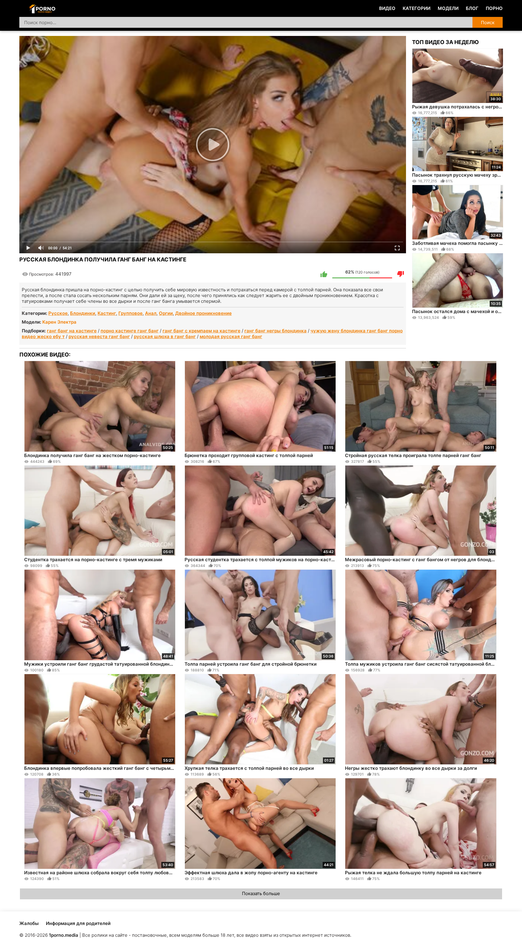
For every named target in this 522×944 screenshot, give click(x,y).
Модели (448, 8)
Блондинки (82, 313)
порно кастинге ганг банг (130, 331)
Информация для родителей (78, 923)
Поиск (488, 22)
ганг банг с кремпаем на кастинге (201, 331)
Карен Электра (59, 322)
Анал (150, 313)
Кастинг (107, 313)
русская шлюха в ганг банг (165, 336)
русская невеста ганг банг (99, 336)
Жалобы (29, 923)
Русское (58, 313)
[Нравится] (323, 274)
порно (494, 8)
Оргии (166, 313)
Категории (416, 8)
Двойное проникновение (203, 313)
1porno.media (63, 935)
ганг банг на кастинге (72, 331)
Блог (472, 8)
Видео (387, 8)
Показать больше (261, 893)
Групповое (130, 313)
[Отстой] (400, 274)
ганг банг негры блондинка (275, 331)
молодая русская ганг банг (231, 336)
